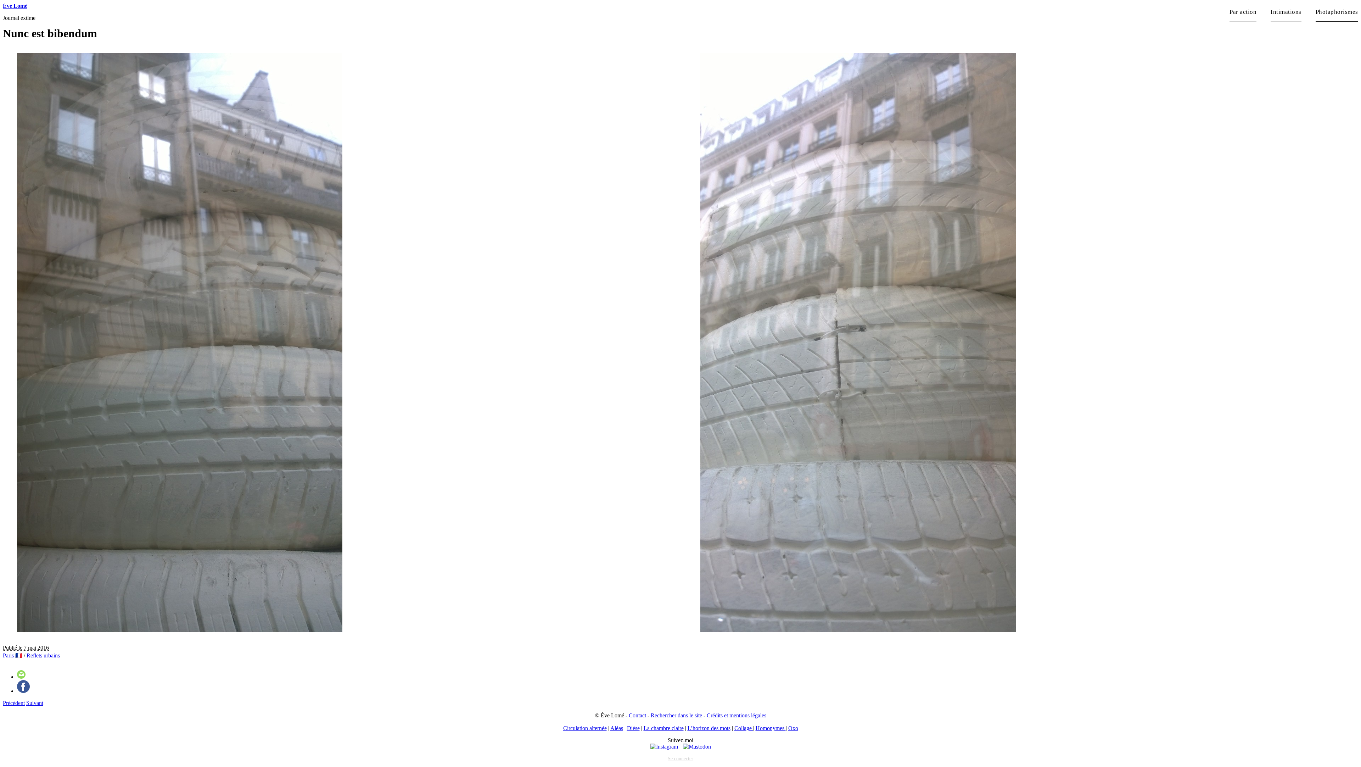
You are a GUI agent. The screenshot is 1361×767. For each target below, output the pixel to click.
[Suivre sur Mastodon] (697, 747)
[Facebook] (23, 691)
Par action (1243, 12)
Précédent (14, 703)
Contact (637, 715)
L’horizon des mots (709, 728)
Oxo (793, 728)
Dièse (633, 728)
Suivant (34, 703)
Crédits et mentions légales (736, 715)
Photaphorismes (1337, 12)
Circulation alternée (585, 728)
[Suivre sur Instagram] (664, 747)
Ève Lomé (15, 6)
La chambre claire (664, 728)
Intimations (1286, 12)
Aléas (616, 728)
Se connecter (680, 758)
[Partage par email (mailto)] (21, 677)
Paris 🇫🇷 (12, 655)
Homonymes (771, 728)
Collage (743, 728)
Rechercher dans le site (676, 715)
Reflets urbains (43, 655)
